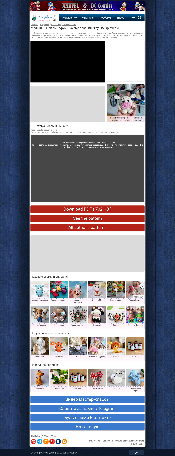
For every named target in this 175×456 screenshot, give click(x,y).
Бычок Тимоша (39, 325)
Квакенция (59, 388)
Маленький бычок (40, 300)
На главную (69, 17)
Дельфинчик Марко (135, 389)
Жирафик (39, 388)
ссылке (110, 147)
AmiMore (45, 19)
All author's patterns (87, 227)
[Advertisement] (67, 61)
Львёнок (116, 357)
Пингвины (135, 357)
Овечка (116, 388)
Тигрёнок (59, 357)
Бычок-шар (59, 325)
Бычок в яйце (116, 300)
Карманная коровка (78, 301)
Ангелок (78, 357)
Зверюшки (44, 25)
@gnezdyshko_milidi (49, 130)
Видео (120, 17)
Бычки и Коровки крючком (63, 25)
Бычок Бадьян (135, 300)
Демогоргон (97, 388)
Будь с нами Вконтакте (87, 417)
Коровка (97, 325)
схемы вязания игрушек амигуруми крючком (121, 440)
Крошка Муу (97, 300)
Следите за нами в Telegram (87, 408)
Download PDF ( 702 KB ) (87, 209)
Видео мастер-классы (87, 399)
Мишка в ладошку (97, 357)
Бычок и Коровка (135, 325)
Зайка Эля (39, 357)
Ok (136, 452)
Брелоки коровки (59, 300)
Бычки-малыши (78, 325)
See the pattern (87, 218)
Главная (34, 25)
